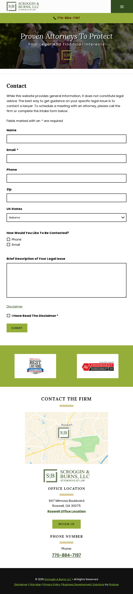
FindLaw (114, 584)
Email (12, 150)
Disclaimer (15, 306)
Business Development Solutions (83, 584)
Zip (9, 189)
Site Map (35, 584)
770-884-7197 (68, 18)
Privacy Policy (51, 584)
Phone (12, 169)
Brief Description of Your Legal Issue (36, 258)
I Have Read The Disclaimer (35, 315)
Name (11, 130)
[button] (122, 7)
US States (14, 209)
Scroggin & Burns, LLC (58, 579)
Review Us (66, 524)
